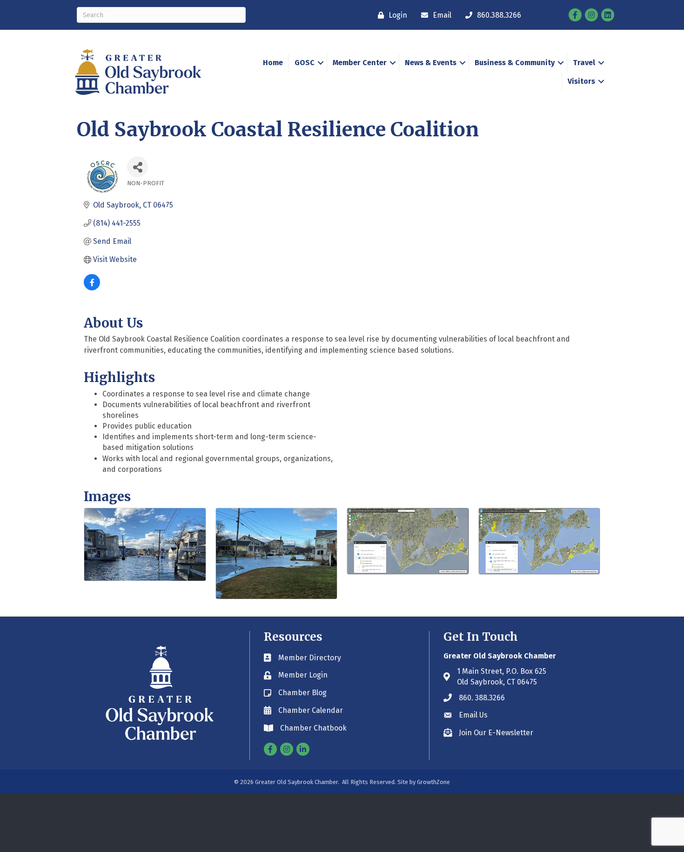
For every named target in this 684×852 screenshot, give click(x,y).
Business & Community (515, 62)
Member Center (360, 62)
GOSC (305, 62)
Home (273, 62)
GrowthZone (433, 781)
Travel (584, 62)
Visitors (581, 81)
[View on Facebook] (92, 287)
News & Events (430, 62)
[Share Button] (137, 166)
